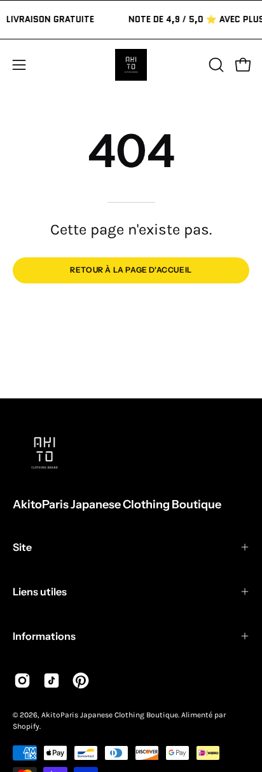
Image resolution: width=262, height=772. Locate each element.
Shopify (26, 726)
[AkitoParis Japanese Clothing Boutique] (131, 65)
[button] (215, 65)
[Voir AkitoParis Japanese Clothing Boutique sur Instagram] (22, 680)
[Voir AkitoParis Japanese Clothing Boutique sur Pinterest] (80, 680)
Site (22, 547)
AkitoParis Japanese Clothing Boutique (117, 504)
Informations (44, 636)
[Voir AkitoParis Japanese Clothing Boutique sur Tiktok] (51, 680)
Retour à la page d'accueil (131, 269)
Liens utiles (40, 591)
